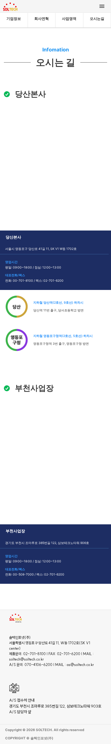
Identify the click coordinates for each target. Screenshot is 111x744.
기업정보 (13, 18)
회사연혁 (41, 18)
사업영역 (69, 18)
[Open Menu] (102, 6)
